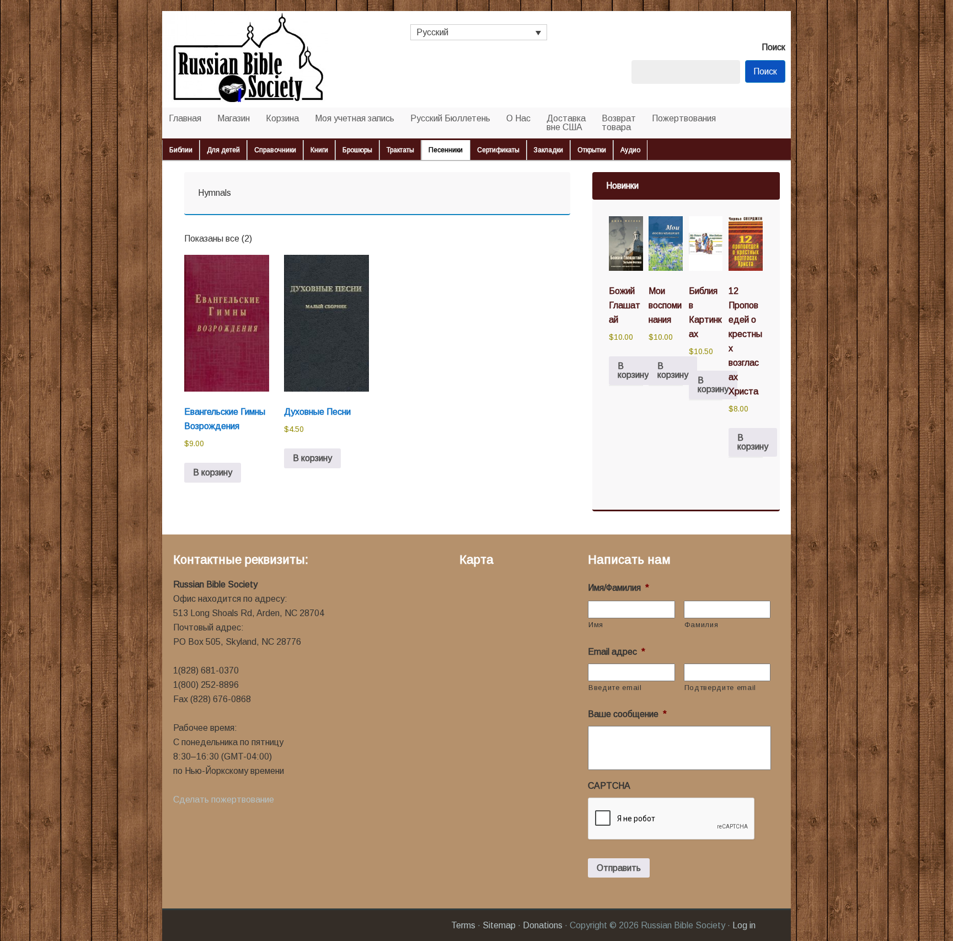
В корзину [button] (212, 472)
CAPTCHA (609, 785)
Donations (543, 925)
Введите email (615, 687)
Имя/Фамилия (618, 587)
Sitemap (499, 925)
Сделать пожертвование (223, 799)
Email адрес (616, 651)
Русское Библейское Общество (272, 59)
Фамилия (701, 625)
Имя (595, 625)
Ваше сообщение (627, 714)
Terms (463, 925)
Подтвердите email (720, 687)
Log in (744, 925)
